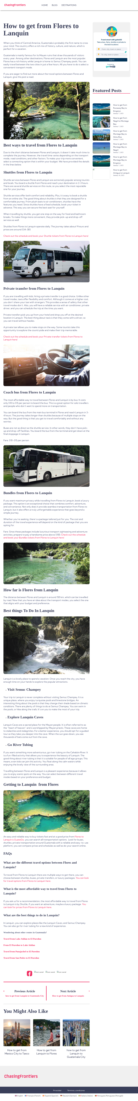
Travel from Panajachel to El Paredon (21, 951)
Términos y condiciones (76, 1090)
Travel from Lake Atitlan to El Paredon (22, 939)
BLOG (54, 5)
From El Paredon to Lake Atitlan (19, 945)
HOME (45, 5)
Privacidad (57, 1090)
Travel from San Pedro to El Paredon (21, 958)
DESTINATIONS (69, 5)
